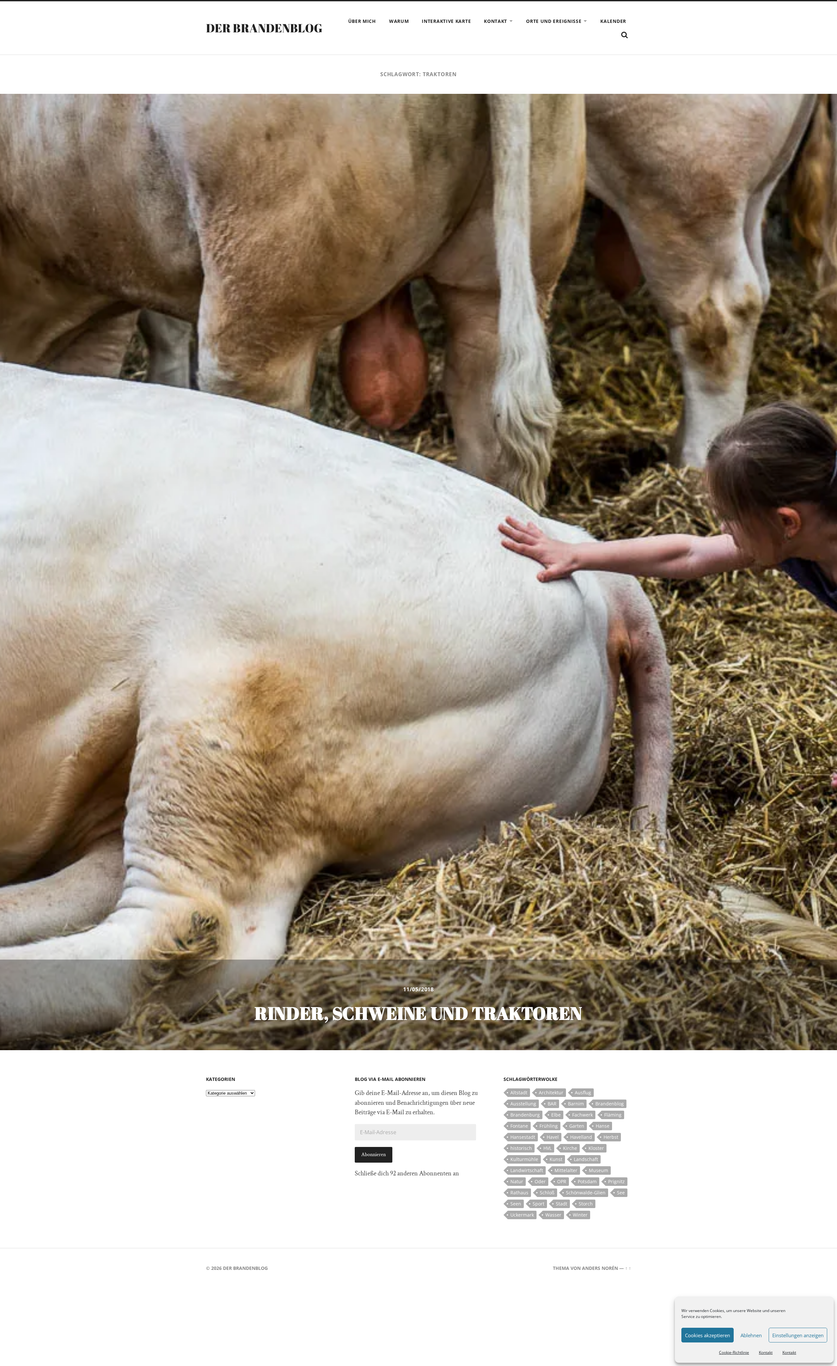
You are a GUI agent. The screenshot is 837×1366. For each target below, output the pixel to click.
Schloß (547, 1192)
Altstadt (518, 1092)
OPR (561, 1181)
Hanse (602, 1126)
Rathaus (519, 1192)
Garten (576, 1126)
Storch (586, 1204)
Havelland (581, 1137)
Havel (553, 1137)
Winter (580, 1215)
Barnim (576, 1104)
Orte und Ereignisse (553, 21)
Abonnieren (373, 1154)
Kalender (613, 21)
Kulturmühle (524, 1159)
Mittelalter (566, 1170)
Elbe (556, 1115)
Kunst (556, 1159)
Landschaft (586, 1159)
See (621, 1192)
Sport (538, 1204)
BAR (552, 1104)
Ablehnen (751, 1335)
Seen (515, 1204)
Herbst (611, 1137)
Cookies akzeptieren (707, 1335)
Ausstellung (523, 1104)
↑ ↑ (628, 1268)
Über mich (362, 21)
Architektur (551, 1092)
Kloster (596, 1148)
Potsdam (587, 1181)
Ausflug (583, 1092)
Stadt (561, 1204)
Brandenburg (525, 1115)
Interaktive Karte (446, 21)
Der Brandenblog (264, 28)
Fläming (613, 1115)
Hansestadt (522, 1137)
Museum (598, 1170)
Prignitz (616, 1181)
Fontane (519, 1126)
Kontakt (766, 1352)
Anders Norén (600, 1268)
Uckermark (522, 1215)
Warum (399, 21)
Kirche (570, 1148)
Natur (516, 1181)
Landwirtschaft (526, 1170)
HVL (547, 1148)
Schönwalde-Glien (586, 1192)
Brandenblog (609, 1104)
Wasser (553, 1215)
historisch (521, 1148)
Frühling (548, 1126)
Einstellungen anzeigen (798, 1335)
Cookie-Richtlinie (734, 1352)
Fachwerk (582, 1115)
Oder (540, 1181)
